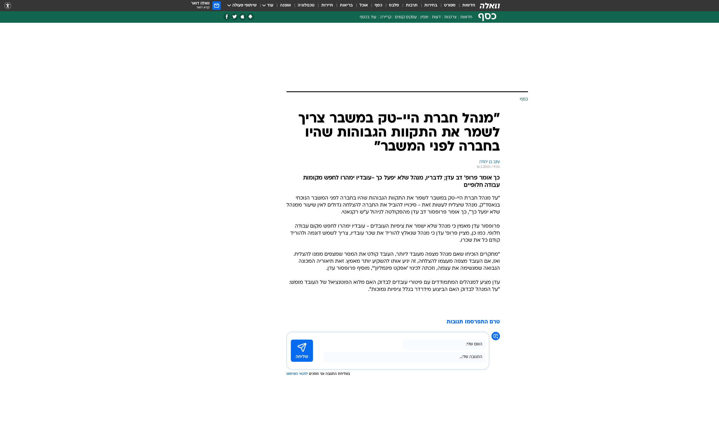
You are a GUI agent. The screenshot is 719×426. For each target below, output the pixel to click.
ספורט (450, 5)
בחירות (430, 5)
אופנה (285, 5)
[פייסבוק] (226, 16)
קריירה (385, 17)
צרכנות (450, 17)
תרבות (412, 5)
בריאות (346, 5)
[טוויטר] (234, 16)
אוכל (364, 5)
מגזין (424, 17)
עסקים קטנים (406, 17)
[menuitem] (465, 6)
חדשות (468, 5)
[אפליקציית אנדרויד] (250, 16)
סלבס (394, 5)
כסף (378, 5)
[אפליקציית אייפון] (242, 16)
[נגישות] (7, 5)
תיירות (327, 5)
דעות (436, 17)
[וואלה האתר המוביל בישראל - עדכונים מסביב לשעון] (490, 5)
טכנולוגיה (306, 5)
